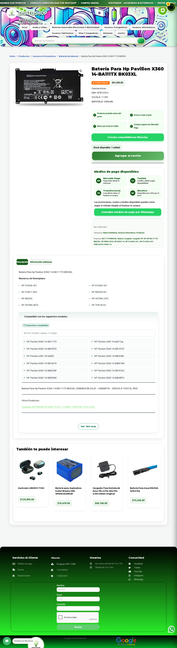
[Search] (141, 41)
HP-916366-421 (132, 241)
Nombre (60, 585)
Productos (24, 56)
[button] (80, 70)
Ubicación (55, 558)
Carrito (121, 33)
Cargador (128, 239)
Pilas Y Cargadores (88, 33)
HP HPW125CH (107, 241)
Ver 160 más (88, 426)
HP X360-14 (119, 241)
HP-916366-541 (146, 241)
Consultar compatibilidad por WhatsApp (128, 137)
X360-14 (108, 244)
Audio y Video (40, 27)
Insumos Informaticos (143, 27)
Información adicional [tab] (41, 262)
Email (60, 595)
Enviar (78, 627)
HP (145, 239)
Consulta (61, 604)
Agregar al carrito (128, 155)
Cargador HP (138, 239)
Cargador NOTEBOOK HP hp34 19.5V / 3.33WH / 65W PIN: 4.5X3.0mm (58, 406)
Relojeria (107, 33)
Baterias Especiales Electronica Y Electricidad (75, 27)
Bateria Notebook (68, 56)
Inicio (24, 27)
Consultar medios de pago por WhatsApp (127, 212)
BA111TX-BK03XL (109, 239)
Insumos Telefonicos (62, 33)
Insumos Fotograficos (115, 27)
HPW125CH (98, 244)
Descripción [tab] (22, 262)
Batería (120, 239)
